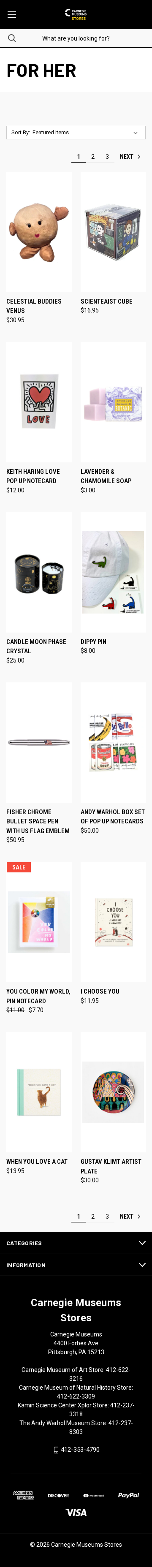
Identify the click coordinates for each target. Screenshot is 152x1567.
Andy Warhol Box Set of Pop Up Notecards (113, 817)
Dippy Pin (93, 642)
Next (127, 156)
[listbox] (86, 132)
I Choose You (100, 991)
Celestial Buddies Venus (34, 306)
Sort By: (20, 132)
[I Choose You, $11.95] (113, 922)
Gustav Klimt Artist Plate (111, 1166)
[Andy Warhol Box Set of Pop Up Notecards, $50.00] (113, 742)
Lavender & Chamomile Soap (106, 476)
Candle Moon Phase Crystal (36, 646)
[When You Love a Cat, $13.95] (39, 1092)
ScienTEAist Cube (107, 301)
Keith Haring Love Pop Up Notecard (33, 476)
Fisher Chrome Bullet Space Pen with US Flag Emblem (38, 821)
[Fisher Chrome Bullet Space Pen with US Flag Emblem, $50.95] (39, 742)
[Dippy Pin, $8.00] (113, 572)
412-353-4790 (80, 1449)
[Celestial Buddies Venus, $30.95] (39, 232)
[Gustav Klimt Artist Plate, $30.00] (113, 1092)
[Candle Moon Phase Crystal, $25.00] (39, 572)
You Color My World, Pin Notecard (38, 996)
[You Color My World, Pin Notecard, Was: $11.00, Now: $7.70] (39, 922)
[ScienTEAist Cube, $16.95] (113, 232)
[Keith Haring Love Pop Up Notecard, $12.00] (39, 402)
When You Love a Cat (37, 1161)
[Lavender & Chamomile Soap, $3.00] (113, 402)
